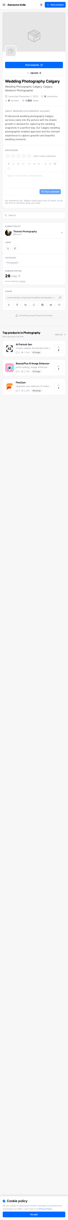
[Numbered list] (50, 164)
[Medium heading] (34, 164)
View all (58, 334)
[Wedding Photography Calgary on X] (8, 248)
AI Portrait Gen (24, 344)
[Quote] (55, 164)
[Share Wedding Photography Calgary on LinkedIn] (25, 305)
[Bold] (8, 164)
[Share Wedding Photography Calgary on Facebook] (17, 305)
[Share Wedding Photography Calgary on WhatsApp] (34, 305)
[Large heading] (29, 164)
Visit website (32, 65)
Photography (12, 262)
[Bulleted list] (45, 164)
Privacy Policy (45, 1209)
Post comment (51, 191)
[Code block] (8, 168)
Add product (57, 4)
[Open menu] (4, 5)
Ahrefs (22, 281)
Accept (34, 1214)
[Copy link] (60, 297)
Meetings (37, 390)
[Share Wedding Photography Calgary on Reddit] (51, 305)
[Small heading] (39, 164)
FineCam (20, 382)
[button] (34, 178)
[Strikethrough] (18, 164)
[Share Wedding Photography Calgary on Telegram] (42, 305)
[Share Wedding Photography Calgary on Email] (59, 305)
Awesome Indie (16, 4)
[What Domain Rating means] (19, 276)
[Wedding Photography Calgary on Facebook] (15, 248)
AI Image (36, 352)
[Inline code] (23, 164)
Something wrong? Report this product (36, 315)
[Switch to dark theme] (41, 5)
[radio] (7, 156)
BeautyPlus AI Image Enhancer (32, 363)
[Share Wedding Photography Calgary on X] (8, 305)
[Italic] (13, 164)
